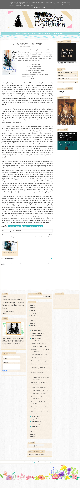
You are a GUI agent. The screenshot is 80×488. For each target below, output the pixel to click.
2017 (31, 431)
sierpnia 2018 (35, 338)
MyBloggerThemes (51, 462)
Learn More (37, 7)
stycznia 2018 (36, 429)
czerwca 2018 (36, 416)
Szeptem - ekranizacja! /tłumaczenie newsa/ (37, 373)
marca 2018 (35, 424)
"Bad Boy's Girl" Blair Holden (38, 394)
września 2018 (36, 335)
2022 (31, 315)
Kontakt (40, 33)
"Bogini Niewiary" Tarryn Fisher (9, 253)
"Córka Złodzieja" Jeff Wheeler (39, 354)
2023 (31, 313)
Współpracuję (58, 33)
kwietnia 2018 (36, 421)
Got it (44, 7)
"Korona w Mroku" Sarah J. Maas (39, 390)
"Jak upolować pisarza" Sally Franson (40, 361)
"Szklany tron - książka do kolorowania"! (38, 368)
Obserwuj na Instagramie (65, 82)
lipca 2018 (35, 340)
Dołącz (18, 33)
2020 (31, 320)
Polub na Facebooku (64, 75)
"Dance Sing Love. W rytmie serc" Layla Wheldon (39, 398)
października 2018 (37, 333)
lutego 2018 (35, 426)
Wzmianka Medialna (29, 33)
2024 (31, 310)
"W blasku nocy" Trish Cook (38, 358)
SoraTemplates (34, 462)
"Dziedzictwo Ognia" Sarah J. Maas (40, 364)
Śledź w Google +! (63, 78)
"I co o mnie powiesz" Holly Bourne (67, 144)
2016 (31, 434)
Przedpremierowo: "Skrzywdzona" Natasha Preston (39, 383)
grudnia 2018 (35, 328)
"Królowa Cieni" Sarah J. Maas (39, 346)
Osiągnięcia (48, 33)
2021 (31, 318)
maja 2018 (35, 419)
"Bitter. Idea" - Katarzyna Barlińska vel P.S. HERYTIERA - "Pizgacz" (67, 135)
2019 (31, 323)
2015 (31, 436)
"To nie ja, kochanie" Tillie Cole (39, 343)
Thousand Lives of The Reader (36, 454)
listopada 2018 (36, 330)
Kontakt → (6, 344)
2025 (31, 307)
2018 (31, 325)
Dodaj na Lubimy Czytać (65, 72)
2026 (31, 305)
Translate (34, 447)
